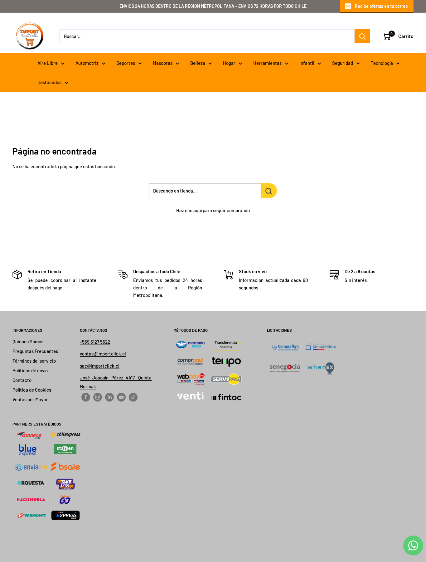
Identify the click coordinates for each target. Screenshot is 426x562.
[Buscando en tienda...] (269, 190)
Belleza (197, 63)
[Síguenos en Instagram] (97, 397)
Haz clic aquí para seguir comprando (213, 210)
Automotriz (87, 63)
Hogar (229, 63)
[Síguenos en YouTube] (121, 397)
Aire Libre (47, 63)
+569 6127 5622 (95, 342)
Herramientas (267, 63)
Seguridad (342, 63)
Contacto (21, 380)
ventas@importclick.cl (103, 353)
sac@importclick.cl (99, 366)
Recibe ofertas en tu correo (381, 6)
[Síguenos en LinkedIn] (109, 397)
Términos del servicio (34, 361)
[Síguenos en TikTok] (133, 397)
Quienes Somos (27, 341)
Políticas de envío (30, 370)
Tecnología (382, 63)
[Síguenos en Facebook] (85, 397)
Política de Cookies (31, 390)
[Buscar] (362, 36)
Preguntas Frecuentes (35, 351)
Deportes (125, 63)
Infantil (306, 63)
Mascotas (162, 63)
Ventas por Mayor (30, 399)
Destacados (49, 82)
